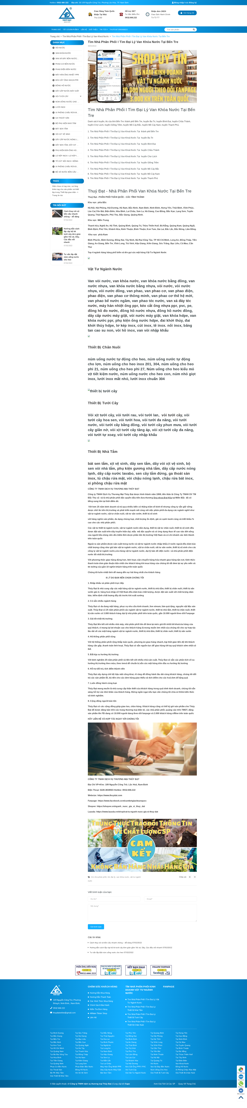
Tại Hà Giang (80, 1036)
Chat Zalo (241, 1080)
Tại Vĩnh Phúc (156, 1045)
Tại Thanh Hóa (81, 1051)
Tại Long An (105, 1048)
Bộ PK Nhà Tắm (57, 1073)
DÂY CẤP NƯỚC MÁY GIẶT (67, 91)
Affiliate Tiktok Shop (98, 1013)
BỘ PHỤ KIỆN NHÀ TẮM (65, 123)
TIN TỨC (103, 29)
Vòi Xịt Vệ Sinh (81, 1073)
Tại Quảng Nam (57, 1051)
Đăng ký (193, 3)
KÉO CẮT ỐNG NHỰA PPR (66, 80)
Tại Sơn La (105, 1057)
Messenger (241, 1094)
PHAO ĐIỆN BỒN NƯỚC (65, 69)
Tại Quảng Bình (157, 1033)
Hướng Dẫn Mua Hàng (100, 993)
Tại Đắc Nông (106, 1033)
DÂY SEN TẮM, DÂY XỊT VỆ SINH (68, 145)
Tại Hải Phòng (156, 1036)
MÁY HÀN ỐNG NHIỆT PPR (67, 75)
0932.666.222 (131, 17)
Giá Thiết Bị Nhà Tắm (59, 1076)
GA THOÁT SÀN (62, 118)
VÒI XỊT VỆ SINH (62, 134)
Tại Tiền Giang (56, 1061)
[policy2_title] (121, 14)
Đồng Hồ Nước (182, 1067)
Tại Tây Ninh (181, 1057)
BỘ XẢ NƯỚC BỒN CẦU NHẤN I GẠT (68, 172)
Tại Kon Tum (55, 1045)
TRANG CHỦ (56, 29)
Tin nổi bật (59, 205)
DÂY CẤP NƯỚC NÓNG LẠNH (68, 139)
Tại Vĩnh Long (156, 1042)
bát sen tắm (98, 464)
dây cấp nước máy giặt (107, 316)
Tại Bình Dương (57, 1033)
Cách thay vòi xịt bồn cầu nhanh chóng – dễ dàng (71, 214)
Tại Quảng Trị (156, 1061)
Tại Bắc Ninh (55, 1042)
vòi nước (165, 286)
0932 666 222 (62, 3)
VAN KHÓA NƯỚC (63, 53)
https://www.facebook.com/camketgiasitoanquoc (122, 801)
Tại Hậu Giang (106, 1054)
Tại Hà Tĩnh (156, 1039)
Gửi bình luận (96, 927)
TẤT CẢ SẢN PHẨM (70, 29)
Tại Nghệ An (105, 1045)
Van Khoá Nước (182, 1063)
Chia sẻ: (183, 877)
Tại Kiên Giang (81, 1061)
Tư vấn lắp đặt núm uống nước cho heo (71, 257)
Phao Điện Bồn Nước (84, 1067)
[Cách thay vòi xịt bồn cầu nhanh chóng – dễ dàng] (57, 213)
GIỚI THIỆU (93, 29)
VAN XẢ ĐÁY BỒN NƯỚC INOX (68, 58)
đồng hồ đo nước (103, 311)
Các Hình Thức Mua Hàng (101, 1001)
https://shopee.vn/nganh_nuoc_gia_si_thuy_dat (121, 806)
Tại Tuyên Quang (183, 1045)
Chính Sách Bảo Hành (99, 1005)
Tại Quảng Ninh (57, 1063)
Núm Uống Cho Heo (159, 1070)
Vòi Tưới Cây (130, 1070)
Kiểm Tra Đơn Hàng (98, 1009)
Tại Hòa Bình (55, 1057)
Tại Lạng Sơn (81, 1063)
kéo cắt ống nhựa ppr (158, 306)
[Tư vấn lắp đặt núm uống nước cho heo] (57, 256)
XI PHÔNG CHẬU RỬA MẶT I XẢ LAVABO (68, 112)
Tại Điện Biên (181, 1061)
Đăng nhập (179, 3)
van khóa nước (126, 281)
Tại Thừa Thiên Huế (184, 1054)
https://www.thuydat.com (110, 795)
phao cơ (159, 291)
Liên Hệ (93, 1017)
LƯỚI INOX (60, 107)
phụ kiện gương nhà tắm (138, 468)
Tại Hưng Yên (181, 1033)
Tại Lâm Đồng (131, 1054)
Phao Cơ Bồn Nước (58, 1067)
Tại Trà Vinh (130, 1048)
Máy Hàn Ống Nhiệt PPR (110, 1067)
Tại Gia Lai (105, 1039)
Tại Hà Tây (80, 1048)
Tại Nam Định (106, 1051)
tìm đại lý (111, 877)
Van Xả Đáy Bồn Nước (160, 1067)
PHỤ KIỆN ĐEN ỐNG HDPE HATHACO (68, 150)
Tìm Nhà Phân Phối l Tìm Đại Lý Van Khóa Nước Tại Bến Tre (133, 42)
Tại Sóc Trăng (81, 1033)
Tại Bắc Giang (56, 1036)
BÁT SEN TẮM (61, 129)
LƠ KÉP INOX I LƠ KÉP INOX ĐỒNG (68, 156)
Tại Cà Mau (181, 1042)
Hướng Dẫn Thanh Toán (100, 997)
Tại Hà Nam (80, 1057)
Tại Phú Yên (130, 1033)
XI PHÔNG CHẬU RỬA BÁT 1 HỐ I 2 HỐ (68, 166)
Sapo (127, 1084)
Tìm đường (240, 1073)
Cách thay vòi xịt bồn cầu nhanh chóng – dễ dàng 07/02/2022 (116, 943)
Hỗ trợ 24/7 (130, 11)
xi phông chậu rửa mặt (107, 483)
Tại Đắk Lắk (105, 1061)
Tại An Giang (130, 1042)
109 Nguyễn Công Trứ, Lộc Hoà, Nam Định (126, 784)
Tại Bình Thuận (182, 1048)
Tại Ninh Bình (181, 1039)
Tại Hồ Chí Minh (57, 1048)
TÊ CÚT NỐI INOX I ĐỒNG (66, 161)
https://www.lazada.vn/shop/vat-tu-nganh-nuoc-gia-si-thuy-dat (127, 812)
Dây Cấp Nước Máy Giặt (110, 1070)
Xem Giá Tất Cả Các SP (164, 1084)
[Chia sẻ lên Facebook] (190, 877)
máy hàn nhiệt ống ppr (118, 306)
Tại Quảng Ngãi (82, 1045)
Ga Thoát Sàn (56, 1070)
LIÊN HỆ (84, 29)
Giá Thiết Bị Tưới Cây (160, 1073)
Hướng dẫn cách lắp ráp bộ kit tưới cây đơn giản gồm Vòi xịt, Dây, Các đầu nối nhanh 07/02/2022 (131, 948)
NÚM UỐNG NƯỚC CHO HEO (68, 102)
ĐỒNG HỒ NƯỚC (63, 85)
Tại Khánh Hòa (131, 1061)
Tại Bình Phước (107, 1042)
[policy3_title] (147, 14)
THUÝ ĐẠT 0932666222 (119, 29)
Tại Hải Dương (131, 1063)
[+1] (195, 877)
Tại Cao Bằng (181, 1036)
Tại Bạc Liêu (80, 1039)
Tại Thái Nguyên (107, 1036)
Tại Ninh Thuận (157, 1054)
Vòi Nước (154, 1063)
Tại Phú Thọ (130, 1051)
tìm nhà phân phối (99, 877)
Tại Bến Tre (55, 1039)
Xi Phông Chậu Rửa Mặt (186, 1070)
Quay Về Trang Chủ (187, 1084)
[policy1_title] (90, 14)
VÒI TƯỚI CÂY (61, 96)
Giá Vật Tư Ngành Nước (135, 1073)
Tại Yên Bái (155, 1051)
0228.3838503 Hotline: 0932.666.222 (118, 790)
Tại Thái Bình (131, 1045)
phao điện (96, 296)
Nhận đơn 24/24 (158, 11)
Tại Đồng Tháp (81, 1054)
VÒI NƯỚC (60, 48)
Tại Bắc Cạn (80, 1042)
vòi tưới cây (172, 415)
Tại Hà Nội (155, 1057)
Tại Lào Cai (130, 1057)
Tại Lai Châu (105, 1063)
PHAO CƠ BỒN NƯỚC (65, 64)
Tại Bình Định (131, 1039)
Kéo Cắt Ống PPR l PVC (135, 1067)
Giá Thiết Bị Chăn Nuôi (185, 1073)
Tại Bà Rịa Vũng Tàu (59, 1054)
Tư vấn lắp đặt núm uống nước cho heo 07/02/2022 (112, 952)
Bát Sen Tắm (105, 1073)
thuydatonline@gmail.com (64, 1013)
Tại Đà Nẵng (181, 1051)
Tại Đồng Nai (130, 1036)
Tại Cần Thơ (156, 1048)
